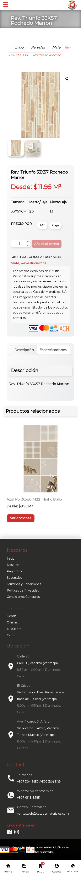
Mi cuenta (14, 629)
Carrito (11, 635)
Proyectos (14, 571)
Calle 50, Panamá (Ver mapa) (38, 663)
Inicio (11, 558)
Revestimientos (33, 263)
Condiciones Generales (23, 597)
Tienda (11, 616)
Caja (55, 225)
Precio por (21, 224)
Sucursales (14, 578)
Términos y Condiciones (24, 584)
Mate (15, 263)
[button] (67, 79)
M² (42, 225)
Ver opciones (20, 518)
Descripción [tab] (24, 350)
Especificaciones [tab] (53, 350)
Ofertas (12, 622)
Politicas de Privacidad (23, 590)
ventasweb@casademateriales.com (43, 813)
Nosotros (13, 565)
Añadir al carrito (46, 244)
